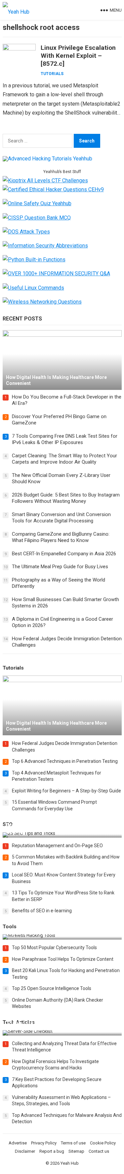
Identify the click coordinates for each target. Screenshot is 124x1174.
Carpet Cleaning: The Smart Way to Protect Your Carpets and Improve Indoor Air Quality (64, 459)
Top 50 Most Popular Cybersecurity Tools (54, 947)
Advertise (18, 1142)
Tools (10, 927)
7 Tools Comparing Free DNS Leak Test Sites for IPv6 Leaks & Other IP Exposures (64, 439)
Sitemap (76, 1151)
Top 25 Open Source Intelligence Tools (51, 988)
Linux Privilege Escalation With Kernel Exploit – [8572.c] (78, 55)
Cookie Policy (103, 1142)
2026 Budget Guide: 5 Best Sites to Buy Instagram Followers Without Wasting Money (66, 498)
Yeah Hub (70, 1163)
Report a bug (51, 1151)
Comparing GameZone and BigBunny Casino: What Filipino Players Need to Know (60, 537)
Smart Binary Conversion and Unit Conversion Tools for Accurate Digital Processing (61, 517)
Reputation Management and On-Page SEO (57, 845)
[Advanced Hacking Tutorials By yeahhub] (47, 158)
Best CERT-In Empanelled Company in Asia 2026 (64, 554)
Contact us (99, 1151)
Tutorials (52, 73)
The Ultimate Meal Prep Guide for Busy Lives (60, 567)
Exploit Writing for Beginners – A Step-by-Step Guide (66, 790)
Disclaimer (25, 1151)
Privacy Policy (44, 1142)
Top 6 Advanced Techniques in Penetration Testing (65, 761)
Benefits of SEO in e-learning (42, 910)
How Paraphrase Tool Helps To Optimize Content (62, 959)
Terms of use (73, 1142)
